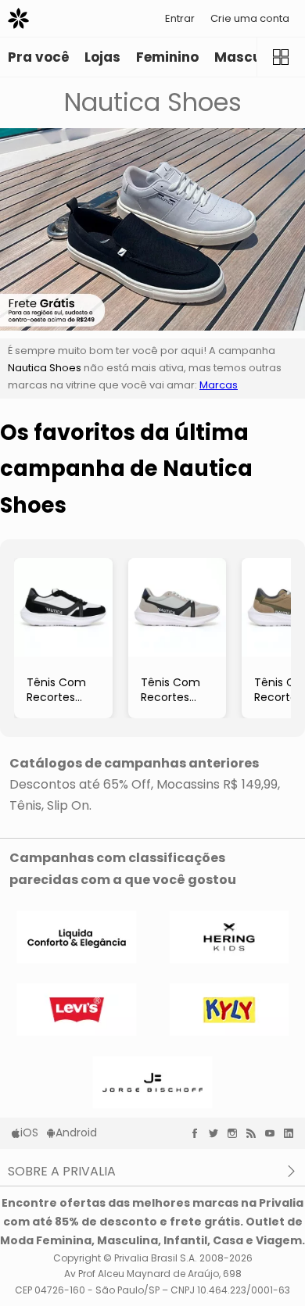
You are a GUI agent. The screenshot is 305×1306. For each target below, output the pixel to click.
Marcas (218, 384)
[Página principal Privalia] (18, 18)
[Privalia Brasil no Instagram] (236, 1133)
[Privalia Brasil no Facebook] (198, 1133)
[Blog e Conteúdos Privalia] (255, 1133)
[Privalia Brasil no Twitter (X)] (217, 1133)
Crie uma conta (249, 18)
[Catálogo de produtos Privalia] (281, 57)
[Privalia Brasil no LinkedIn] (292, 1133)
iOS (29, 1132)
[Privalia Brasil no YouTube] (273, 1133)
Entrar (180, 18)
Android (76, 1132)
